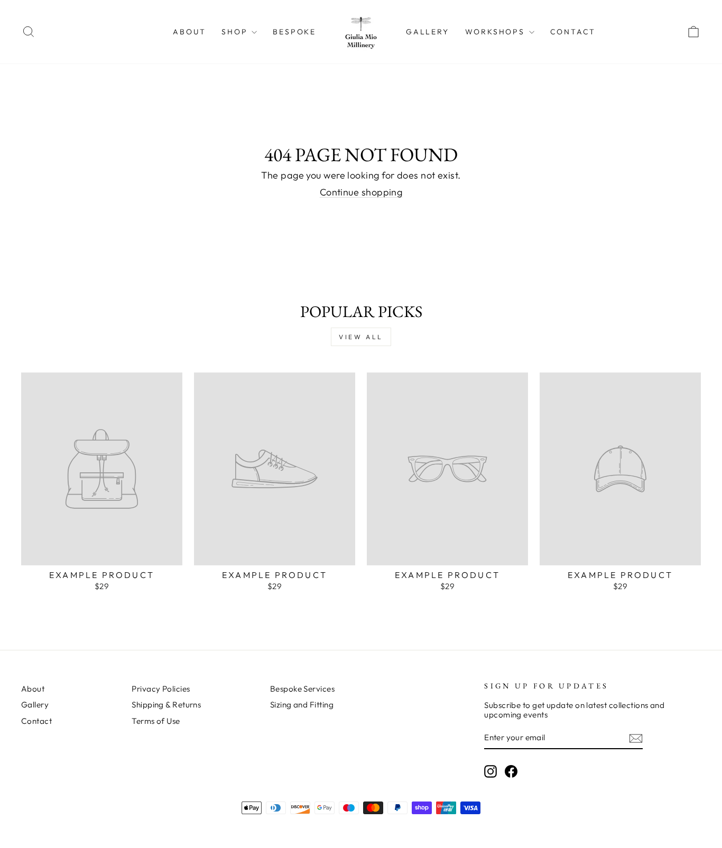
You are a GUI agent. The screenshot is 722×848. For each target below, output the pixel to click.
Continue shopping (361, 192)
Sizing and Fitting (302, 705)
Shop (236, 31)
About (189, 31)
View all (361, 337)
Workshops (496, 31)
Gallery (427, 31)
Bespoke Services (302, 689)
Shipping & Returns (166, 705)
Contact (573, 31)
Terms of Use (156, 721)
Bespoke (294, 31)
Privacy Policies (161, 689)
